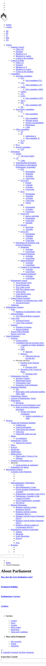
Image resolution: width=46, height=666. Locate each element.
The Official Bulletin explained (28, 316)
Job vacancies (16, 641)
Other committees (22, 129)
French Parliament (28, 254)
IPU (22, 205)
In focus (14, 447)
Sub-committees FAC (34, 80)
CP (22, 132)
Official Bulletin (17, 314)
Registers (14, 545)
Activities (29, 176)
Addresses (15, 305)
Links (28, 127)
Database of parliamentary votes (28, 312)
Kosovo (19, 538)
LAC (23, 83)
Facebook (14, 652)
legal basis (29, 227)
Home (8, 563)
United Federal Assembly (20, 298)
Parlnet (8, 25)
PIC (22, 107)
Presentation (30, 172)
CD (17, 158)
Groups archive (22, 340)
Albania (19, 532)
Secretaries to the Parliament (27, 385)
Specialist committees (24, 76)
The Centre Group (23, 287)
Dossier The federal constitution (28, 413)
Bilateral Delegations (19, 505)
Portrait (28, 183)
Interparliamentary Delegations (23, 483)
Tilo (17, 389)
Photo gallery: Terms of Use (26, 456)
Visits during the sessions (25, 429)
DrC (22, 143)
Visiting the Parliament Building (23, 423)
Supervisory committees (25, 109)
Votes (13, 309)
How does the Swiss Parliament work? (26, 405)
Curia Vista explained (24, 323)
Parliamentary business (15, 307)
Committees (15, 74)
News (13, 445)
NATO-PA (25, 214)
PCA (18, 145)
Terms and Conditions (19, 632)
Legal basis (30, 178)
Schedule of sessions (24, 327)
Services (9, 421)
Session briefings (22, 329)
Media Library (16, 454)
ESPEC (24, 92)
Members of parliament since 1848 (29, 300)
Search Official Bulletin (20, 332)
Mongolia (19, 534)
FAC (22, 78)
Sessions (14, 325)
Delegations (15, 152)
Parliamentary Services (19, 376)
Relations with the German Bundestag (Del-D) (26, 508)
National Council (17, 47)
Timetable (29, 174)
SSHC (23, 87)
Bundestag (25, 247)
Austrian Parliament (28, 274)
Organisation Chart (23, 383)
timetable (29, 223)
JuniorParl (15, 646)
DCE (23, 192)
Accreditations (21, 438)
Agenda (14, 625)
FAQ (18, 543)
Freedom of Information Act (22, 461)
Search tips (15, 449)
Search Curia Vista (18, 334)
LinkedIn (6, 652)
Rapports (29, 352)
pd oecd (24, 225)
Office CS (20, 63)
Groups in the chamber (24, 58)
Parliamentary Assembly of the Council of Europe (27, 497)
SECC (23, 100)
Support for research (23, 443)
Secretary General (23, 378)
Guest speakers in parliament (27, 465)
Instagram (30, 652)
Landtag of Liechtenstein (30, 267)
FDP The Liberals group (25, 289)
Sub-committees (32, 114)
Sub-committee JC (33, 138)
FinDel (18, 154)
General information (23, 427)
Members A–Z (21, 54)
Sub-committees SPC (34, 105)
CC (22, 116)
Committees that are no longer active (30, 343)
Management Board (23, 380)
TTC (22, 94)
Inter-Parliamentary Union (26, 487)
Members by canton (23, 56)
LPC (22, 149)
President (19, 52)
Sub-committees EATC (34, 98)
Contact (9, 27)
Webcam (19, 458)
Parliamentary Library (19, 441)
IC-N (23, 140)
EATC (23, 96)
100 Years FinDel (27, 156)
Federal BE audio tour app (26, 434)
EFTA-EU (25, 180)
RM (7, 38)
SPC (22, 103)
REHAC (24, 354)
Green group (21, 292)
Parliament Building (18, 387)
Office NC (20, 49)
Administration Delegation (26, 163)
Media (13, 436)
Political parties (21, 296)
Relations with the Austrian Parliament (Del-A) (26, 513)
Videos (28, 203)
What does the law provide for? (33, 357)
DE (7, 31)
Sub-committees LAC (34, 85)
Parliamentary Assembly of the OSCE (30, 494)
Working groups (32, 120)
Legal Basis (30, 252)
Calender (29, 185)
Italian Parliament (27, 260)
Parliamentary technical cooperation (24, 529)
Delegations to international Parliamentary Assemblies (26, 166)
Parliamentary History (19, 396)
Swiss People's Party (24, 283)
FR (7, 33)
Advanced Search (22, 303)
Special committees (23, 147)
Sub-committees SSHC (34, 89)
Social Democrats (22, 285)
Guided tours (21, 425)
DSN (23, 349)
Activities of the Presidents (21, 472)
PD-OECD (20, 503)
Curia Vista (15, 318)
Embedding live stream (20, 467)
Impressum (15, 630)
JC (22, 134)
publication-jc (31, 136)
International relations (14, 469)
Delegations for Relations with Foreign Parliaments (27, 244)
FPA (22, 169)
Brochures (20, 403)
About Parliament (13, 336)
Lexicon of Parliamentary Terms (23, 398)
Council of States (17, 60)
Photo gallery (16, 627)
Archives (14, 338)
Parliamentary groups (19, 280)
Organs (9, 45)
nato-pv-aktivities (32, 216)
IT (7, 36)
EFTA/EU (20, 485)
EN (7, 40)
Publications (30, 125)
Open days (20, 432)
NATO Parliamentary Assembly (28, 501)
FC (22, 112)
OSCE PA (25, 232)
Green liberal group (23, 294)
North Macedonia (22, 536)
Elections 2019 (31, 367)
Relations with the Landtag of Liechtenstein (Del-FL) (27, 526)
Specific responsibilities (35, 123)
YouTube (22, 652)
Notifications (16, 452)
